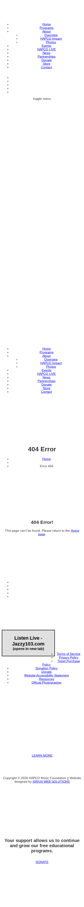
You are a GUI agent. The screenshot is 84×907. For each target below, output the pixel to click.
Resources (46, 679)
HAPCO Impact (51, 38)
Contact (46, 67)
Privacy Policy (68, 657)
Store (46, 63)
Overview (51, 35)
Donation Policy (47, 668)
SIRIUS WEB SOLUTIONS (51, 781)
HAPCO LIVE (46, 49)
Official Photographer (47, 682)
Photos (51, 42)
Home (46, 24)
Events (46, 46)
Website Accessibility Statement (46, 675)
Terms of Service (68, 654)
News (46, 53)
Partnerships (47, 56)
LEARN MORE (42, 755)
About (46, 31)
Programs (47, 28)
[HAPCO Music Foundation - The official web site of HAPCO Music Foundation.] (42, 261)
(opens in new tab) (28, 643)
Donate (46, 60)
